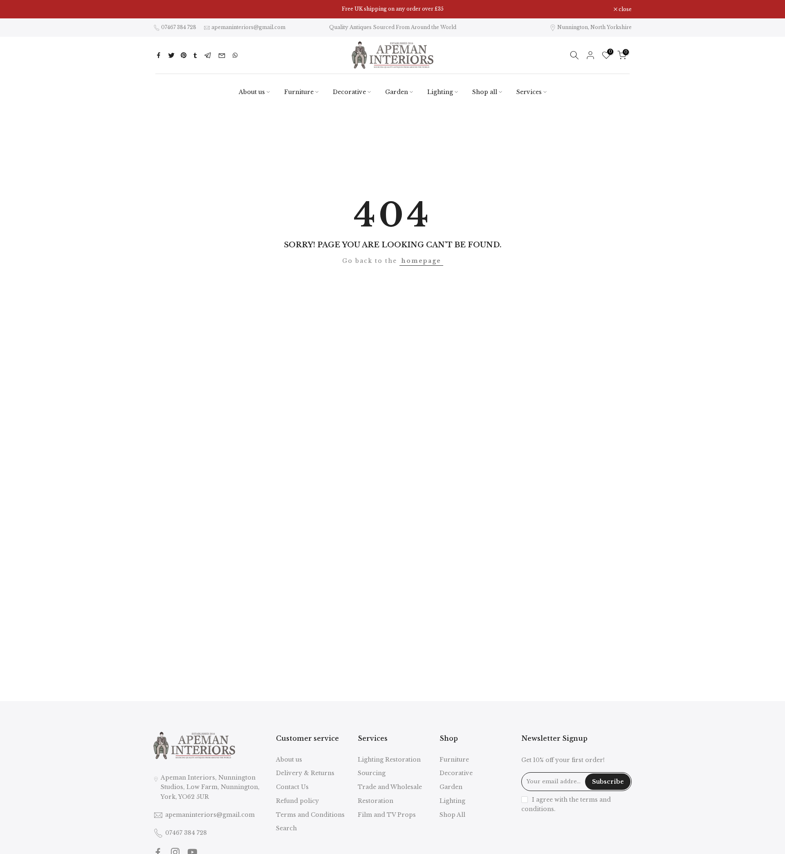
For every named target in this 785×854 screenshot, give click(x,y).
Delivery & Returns (305, 773)
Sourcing (372, 773)
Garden (396, 92)
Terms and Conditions (310, 814)
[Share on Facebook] (158, 55)
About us (252, 92)
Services (529, 92)
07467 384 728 (178, 27)
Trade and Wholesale (390, 787)
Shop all (484, 92)
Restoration (375, 801)
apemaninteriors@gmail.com (248, 27)
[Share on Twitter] (171, 55)
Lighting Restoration (389, 759)
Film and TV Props (387, 814)
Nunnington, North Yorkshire (594, 27)
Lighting (440, 92)
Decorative (349, 92)
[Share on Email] (222, 55)
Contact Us (292, 787)
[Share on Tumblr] (195, 55)
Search (286, 828)
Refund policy (297, 801)
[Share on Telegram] (208, 55)
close (164, 9)
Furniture (299, 92)
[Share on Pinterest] (183, 55)
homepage (421, 260)
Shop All (452, 814)
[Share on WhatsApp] (235, 55)
